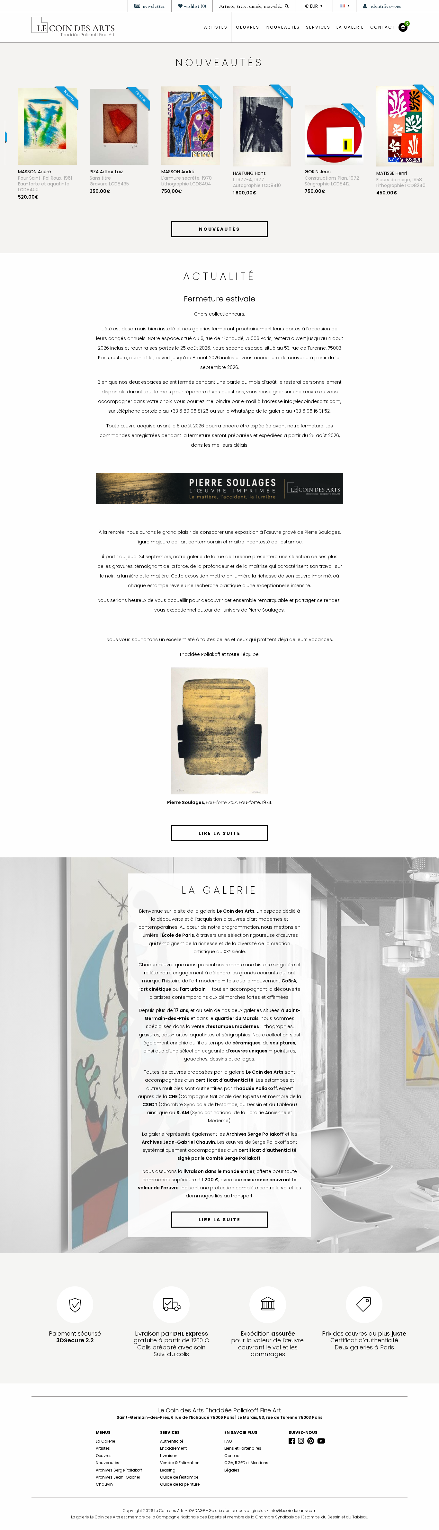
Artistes (103, 1448)
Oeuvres (104, 1455)
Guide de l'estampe (179, 1477)
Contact (382, 27)
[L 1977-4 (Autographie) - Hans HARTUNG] (255, 126)
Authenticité (171, 1441)
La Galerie (350, 27)
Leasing (167, 1470)
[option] (40, 151)
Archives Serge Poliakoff (119, 1470)
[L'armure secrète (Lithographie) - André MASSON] (184, 125)
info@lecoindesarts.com (293, 1510)
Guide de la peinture (180, 1484)
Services (318, 27)
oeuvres (247, 27)
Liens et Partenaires (242, 1448)
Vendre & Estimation (180, 1462)
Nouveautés (283, 27)
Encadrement (173, 1448)
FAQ (228, 1441)
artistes (216, 27)
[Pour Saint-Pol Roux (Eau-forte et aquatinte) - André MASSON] (40, 126)
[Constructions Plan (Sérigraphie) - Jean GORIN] (327, 134)
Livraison (168, 1455)
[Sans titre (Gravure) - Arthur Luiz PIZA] (112, 126)
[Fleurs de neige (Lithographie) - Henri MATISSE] (399, 126)
